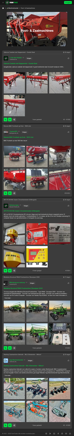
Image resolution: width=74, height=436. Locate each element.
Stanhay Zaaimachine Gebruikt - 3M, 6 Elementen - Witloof (22, 354)
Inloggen (68, 2)
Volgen (29, 58)
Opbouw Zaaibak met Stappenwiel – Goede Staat (19, 52)
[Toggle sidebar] (3, 2)
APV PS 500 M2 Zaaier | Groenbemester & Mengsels (20, 199)
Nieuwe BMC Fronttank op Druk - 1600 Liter (17, 126)
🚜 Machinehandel (12, 8)
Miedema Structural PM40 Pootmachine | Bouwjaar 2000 (22, 277)
